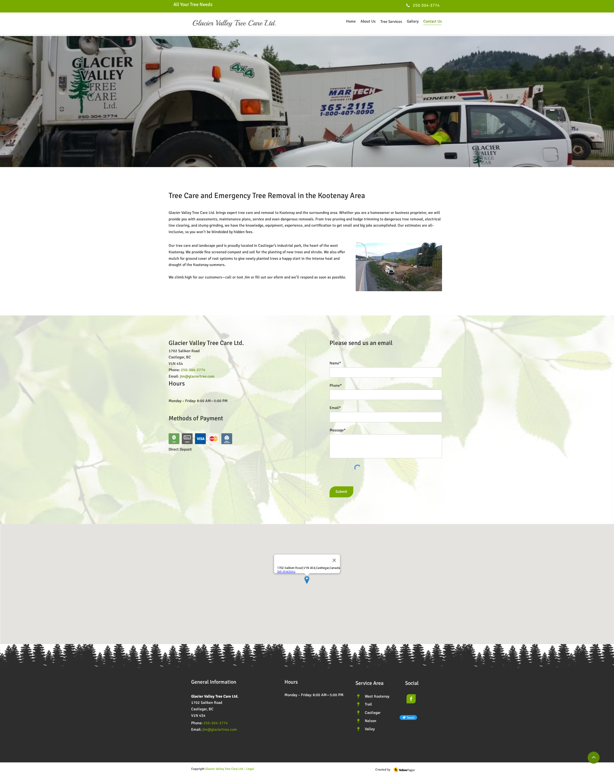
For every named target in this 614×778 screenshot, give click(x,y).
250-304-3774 (215, 723)
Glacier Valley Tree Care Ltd (224, 769)
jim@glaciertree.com (197, 376)
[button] (250, 769)
